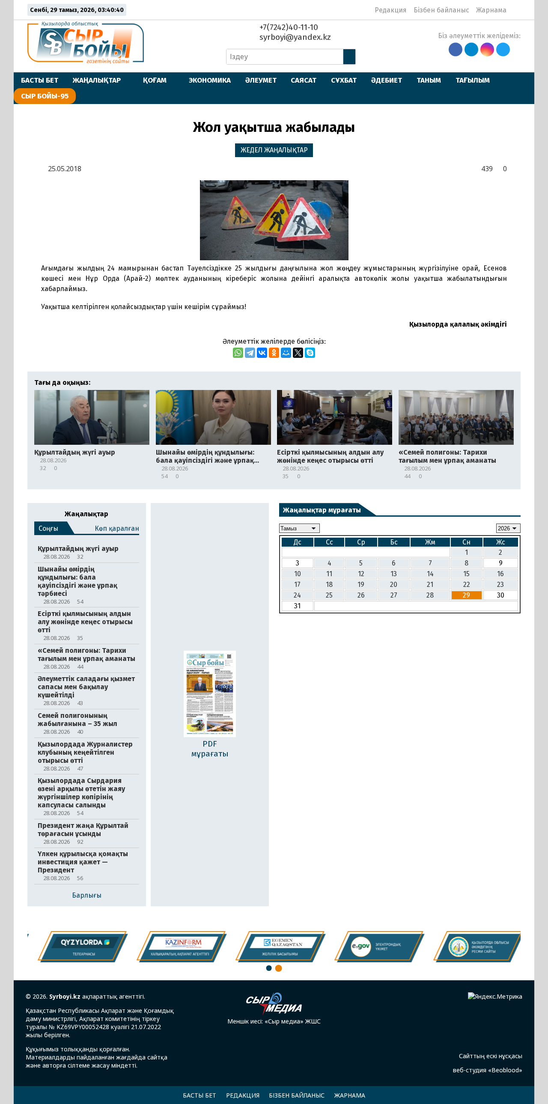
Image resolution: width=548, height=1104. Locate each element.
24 (297, 595)
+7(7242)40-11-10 (287, 27)
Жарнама (491, 10)
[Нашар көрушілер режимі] (516, 9)
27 (393, 595)
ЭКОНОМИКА (210, 80)
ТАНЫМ (429, 80)
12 (361, 574)
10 (297, 574)
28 (430, 595)
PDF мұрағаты (210, 749)
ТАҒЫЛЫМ (473, 80)
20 (393, 584)
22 (466, 584)
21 (430, 584)
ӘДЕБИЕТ (386, 80)
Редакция (391, 10)
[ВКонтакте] (262, 353)
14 (430, 574)
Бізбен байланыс (441, 10)
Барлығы (86, 895)
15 (466, 574)
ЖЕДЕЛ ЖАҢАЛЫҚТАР (274, 150)
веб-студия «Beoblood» (487, 1070)
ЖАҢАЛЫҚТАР (97, 80)
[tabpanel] (472, 946)
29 (466, 595)
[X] (298, 353)
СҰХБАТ (344, 80)
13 (393, 574)
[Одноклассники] (274, 353)
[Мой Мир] (286, 353)
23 (500, 584)
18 (329, 584)
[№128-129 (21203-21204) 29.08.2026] (210, 695)
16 (500, 574)
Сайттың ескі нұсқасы (490, 1056)
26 (361, 595)
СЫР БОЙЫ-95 (44, 96)
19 (360, 584)
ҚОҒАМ (155, 80)
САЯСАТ (303, 80)
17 (297, 584)
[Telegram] (250, 353)
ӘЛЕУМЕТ (261, 80)
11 (329, 574)
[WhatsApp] (238, 353)
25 (329, 595)
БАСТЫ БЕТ (39, 80)
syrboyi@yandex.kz (294, 37)
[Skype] (310, 353)
